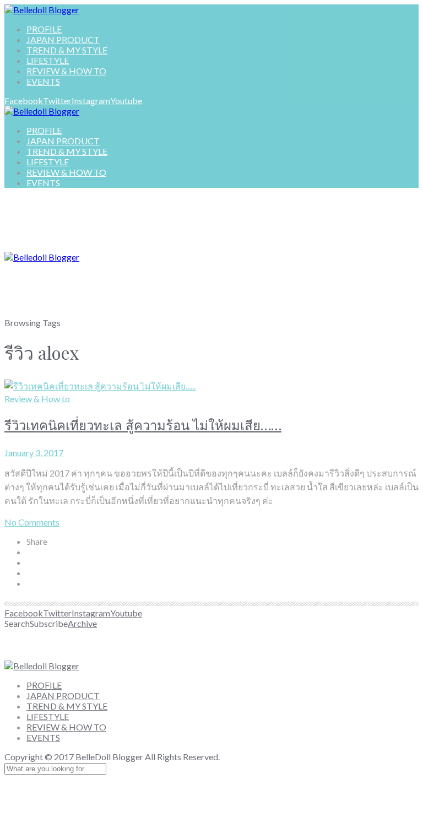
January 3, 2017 (33, 452)
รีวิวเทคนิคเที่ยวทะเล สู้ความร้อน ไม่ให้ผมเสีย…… (142, 425)
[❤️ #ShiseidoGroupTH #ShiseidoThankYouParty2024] (108, 644)
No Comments (31, 522)
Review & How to (37, 398)
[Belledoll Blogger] (41, 9)
